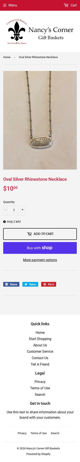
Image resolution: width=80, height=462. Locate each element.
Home (6, 57)
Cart (73, 5)
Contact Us (40, 358)
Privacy (40, 382)
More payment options (40, 260)
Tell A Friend (40, 364)
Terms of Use (40, 388)
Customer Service (40, 351)
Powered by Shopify (38, 454)
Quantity (9, 202)
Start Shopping (40, 339)
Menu (13, 5)
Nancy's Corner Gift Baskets (43, 448)
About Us (40, 345)
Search (40, 395)
